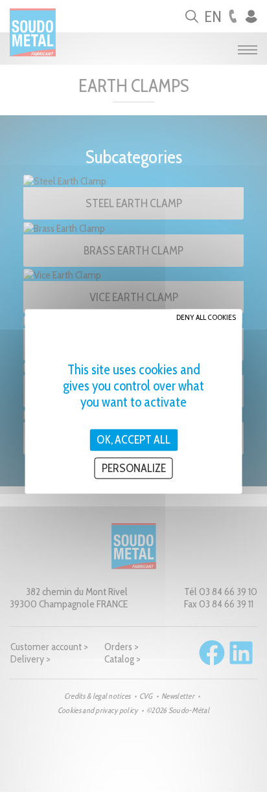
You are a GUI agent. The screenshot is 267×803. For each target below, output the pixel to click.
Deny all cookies (206, 317)
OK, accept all (133, 440)
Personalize (134, 467)
